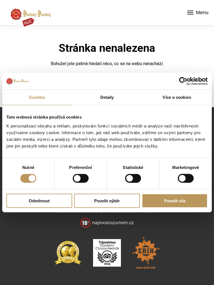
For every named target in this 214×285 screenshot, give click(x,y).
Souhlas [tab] (37, 97)
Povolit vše (175, 200)
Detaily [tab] (107, 97)
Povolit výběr (107, 200)
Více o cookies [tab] (176, 97)
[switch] (81, 178)
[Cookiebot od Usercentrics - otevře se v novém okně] (183, 81)
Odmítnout (39, 200)
